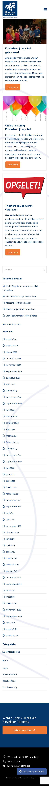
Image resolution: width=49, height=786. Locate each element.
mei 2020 (10, 545)
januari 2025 (11, 390)
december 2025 (13, 358)
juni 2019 (10, 590)
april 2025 (10, 384)
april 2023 (10, 429)
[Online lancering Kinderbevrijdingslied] (24, 108)
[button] (45, 9)
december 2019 (13, 577)
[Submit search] (44, 269)
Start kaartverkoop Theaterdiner (21, 296)
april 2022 (10, 481)
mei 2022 (10, 474)
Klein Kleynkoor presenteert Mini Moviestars (20, 288)
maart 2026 (11, 339)
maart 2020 (11, 558)
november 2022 (13, 455)
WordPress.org (10, 687)
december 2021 (13, 500)
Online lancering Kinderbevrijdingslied (18, 127)
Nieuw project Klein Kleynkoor (21, 309)
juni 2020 (10, 539)
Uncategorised (13, 652)
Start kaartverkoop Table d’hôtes (21, 315)
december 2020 (13, 526)
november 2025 (13, 365)
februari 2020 (12, 564)
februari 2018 (12, 635)
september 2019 (14, 584)
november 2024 (13, 397)
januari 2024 (11, 416)
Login (5, 668)
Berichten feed (10, 674)
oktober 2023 (12, 423)
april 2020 (10, 551)
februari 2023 (12, 442)
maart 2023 (11, 435)
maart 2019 (11, 603)
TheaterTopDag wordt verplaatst (18, 207)
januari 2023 (11, 448)
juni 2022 (10, 468)
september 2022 (14, 461)
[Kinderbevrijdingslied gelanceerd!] (24, 31)
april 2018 (10, 622)
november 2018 (13, 609)
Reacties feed (9, 681)
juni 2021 (10, 513)
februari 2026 (12, 345)
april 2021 (10, 519)
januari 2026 (11, 352)
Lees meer (13, 87)
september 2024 (14, 403)
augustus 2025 (13, 378)
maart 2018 (11, 629)
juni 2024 (10, 410)
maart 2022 (11, 487)
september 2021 (13, 506)
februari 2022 (12, 493)
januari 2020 (11, 571)
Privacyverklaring (37, 777)
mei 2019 (10, 597)
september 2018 (14, 616)
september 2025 (14, 371)
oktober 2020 (12, 532)
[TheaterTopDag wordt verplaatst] (24, 187)
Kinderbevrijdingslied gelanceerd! (18, 50)
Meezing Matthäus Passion (18, 303)
